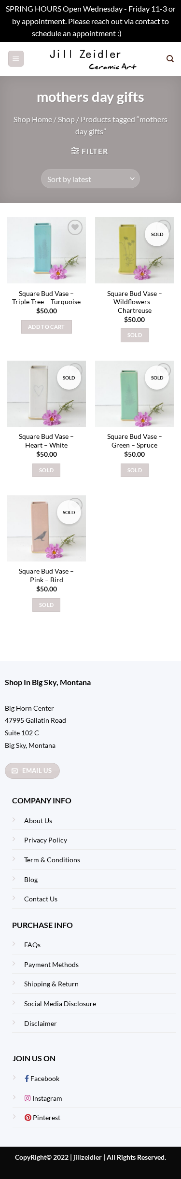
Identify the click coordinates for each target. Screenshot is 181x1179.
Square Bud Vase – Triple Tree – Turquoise (46, 298)
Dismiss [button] (136, 33)
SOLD (134, 335)
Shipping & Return (51, 984)
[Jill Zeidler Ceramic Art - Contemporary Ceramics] (95, 59)
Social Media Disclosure (60, 1003)
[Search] (170, 59)
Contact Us (40, 899)
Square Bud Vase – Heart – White (46, 441)
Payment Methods (51, 964)
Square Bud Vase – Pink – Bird (46, 575)
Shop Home (33, 119)
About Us (38, 820)
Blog (31, 879)
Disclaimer (40, 1023)
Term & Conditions (52, 860)
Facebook (44, 1078)
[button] (16, 59)
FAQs (32, 944)
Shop (66, 119)
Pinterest (45, 1117)
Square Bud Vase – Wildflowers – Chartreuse (134, 302)
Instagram (46, 1098)
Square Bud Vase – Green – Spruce (134, 441)
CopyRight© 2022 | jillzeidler (59, 1157)
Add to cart (46, 326)
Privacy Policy (45, 840)
